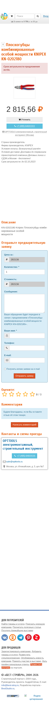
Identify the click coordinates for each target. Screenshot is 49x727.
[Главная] (4, 16)
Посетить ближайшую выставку (17, 630)
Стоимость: (10, 279)
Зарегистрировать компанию (16, 651)
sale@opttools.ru (14, 461)
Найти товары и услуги (12, 624)
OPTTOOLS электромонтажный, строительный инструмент (23, 445)
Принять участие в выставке (26, 661)
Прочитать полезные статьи (27, 627)
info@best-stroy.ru (10, 685)
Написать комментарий (24, 425)
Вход (45, 16)
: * (11, 267)
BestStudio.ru (7, 688)
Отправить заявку (24, 376)
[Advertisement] (24, 190)
